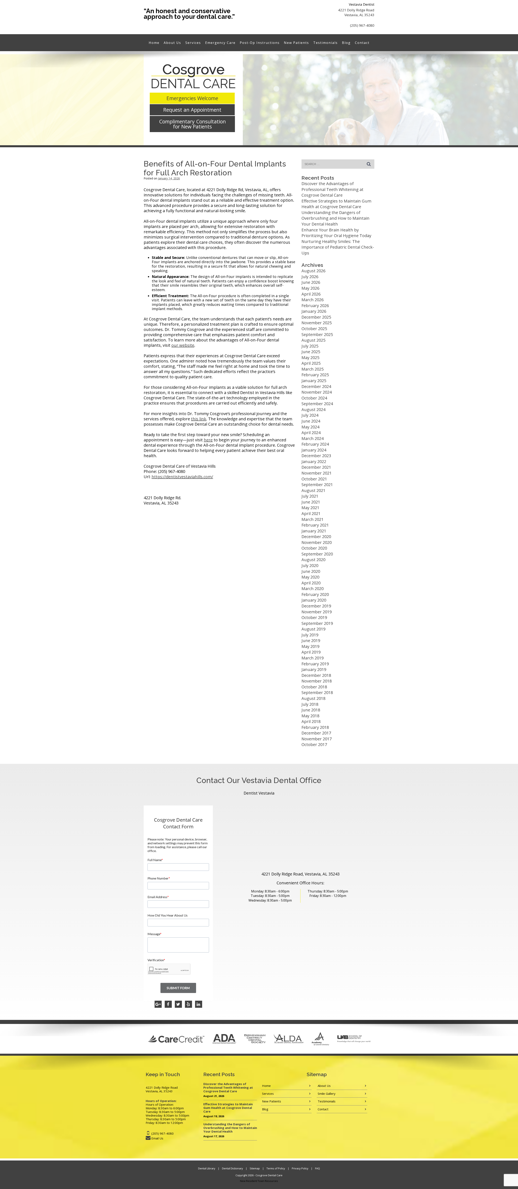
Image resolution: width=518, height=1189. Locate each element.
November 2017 (316, 739)
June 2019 (310, 640)
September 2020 (317, 554)
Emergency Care (220, 42)
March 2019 (312, 658)
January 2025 (313, 380)
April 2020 (311, 583)
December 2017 (316, 733)
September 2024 (317, 403)
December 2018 (316, 675)
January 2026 (313, 311)
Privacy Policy (300, 1168)
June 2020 (310, 571)
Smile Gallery (326, 1094)
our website (182, 345)
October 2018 (314, 687)
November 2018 (316, 681)
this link (198, 419)
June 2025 (310, 351)
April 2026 (311, 294)
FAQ (317, 1168)
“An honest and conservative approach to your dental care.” (189, 13)
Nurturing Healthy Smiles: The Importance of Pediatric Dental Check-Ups (337, 247)
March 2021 (312, 519)
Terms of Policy (275, 1168)
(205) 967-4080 (362, 25)
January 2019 (313, 669)
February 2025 (315, 374)
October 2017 (314, 744)
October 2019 (314, 617)
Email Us (157, 1138)
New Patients (296, 42)
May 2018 (310, 715)
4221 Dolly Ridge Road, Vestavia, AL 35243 (300, 874)
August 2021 (313, 490)
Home (154, 42)
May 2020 (310, 577)
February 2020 (315, 594)
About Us (172, 42)
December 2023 (316, 455)
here (208, 440)
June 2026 (310, 282)
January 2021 (313, 531)
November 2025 (316, 322)
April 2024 (311, 432)
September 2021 (317, 484)
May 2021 (310, 507)
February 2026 (315, 305)
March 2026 (312, 299)
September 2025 (317, 334)
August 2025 (313, 340)
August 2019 (313, 629)
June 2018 (310, 710)
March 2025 (312, 369)
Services (193, 42)
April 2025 (311, 363)
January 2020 (313, 600)
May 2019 (310, 646)
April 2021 (311, 513)
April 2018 (311, 721)
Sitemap (255, 1168)
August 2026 (313, 270)
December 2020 (316, 536)
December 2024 (316, 386)
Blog (346, 42)
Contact (362, 42)
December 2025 (316, 317)
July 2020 (309, 565)
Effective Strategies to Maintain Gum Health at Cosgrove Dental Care (336, 204)
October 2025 (314, 328)
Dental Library (206, 1168)
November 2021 (316, 473)
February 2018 (315, 727)
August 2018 (313, 698)
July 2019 (309, 635)
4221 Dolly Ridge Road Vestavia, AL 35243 (356, 12)
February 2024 (315, 444)
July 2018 (309, 704)
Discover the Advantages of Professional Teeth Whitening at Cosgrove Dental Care (332, 189)
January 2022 (313, 461)
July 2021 (309, 496)
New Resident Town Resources (259, 1181)
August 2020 (313, 559)
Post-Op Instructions (260, 42)
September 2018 (317, 692)
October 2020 (314, 548)
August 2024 (313, 409)
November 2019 (316, 612)
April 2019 (311, 652)
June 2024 (310, 421)
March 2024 (312, 438)
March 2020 (312, 588)
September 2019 (317, 623)
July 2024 (309, 415)
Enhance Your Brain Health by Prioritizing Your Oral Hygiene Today (336, 232)
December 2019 (316, 606)
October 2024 (314, 398)
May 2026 (310, 288)
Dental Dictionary (232, 1168)
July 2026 (309, 276)
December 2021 (316, 467)
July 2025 (309, 346)
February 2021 (315, 525)
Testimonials (325, 42)
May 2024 (310, 427)
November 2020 (316, 542)
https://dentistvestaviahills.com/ (182, 476)
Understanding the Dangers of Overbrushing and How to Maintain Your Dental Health (335, 218)
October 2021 (314, 479)
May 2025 (310, 357)
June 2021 (310, 502)
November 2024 (316, 392)
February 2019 (315, 664)
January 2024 (313, 450)
